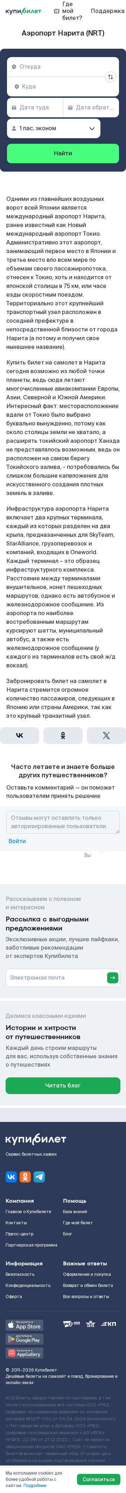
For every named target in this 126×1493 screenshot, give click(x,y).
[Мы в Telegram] (39, 1176)
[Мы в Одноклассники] (25, 1176)
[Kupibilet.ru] (23, 11)
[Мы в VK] (11, 1176)
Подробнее (35, 1485)
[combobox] (63, 67)
